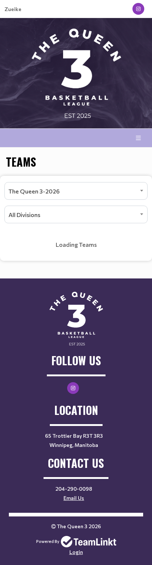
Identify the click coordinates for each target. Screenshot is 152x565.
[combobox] (76, 191)
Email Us (73, 498)
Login (76, 552)
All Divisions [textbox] (24, 214)
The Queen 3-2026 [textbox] (34, 191)
